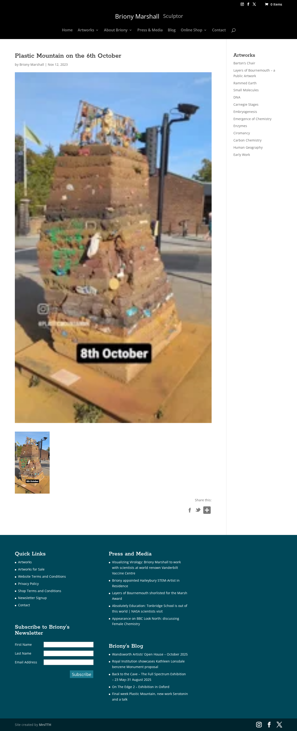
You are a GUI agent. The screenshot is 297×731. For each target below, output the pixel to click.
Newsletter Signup (32, 598)
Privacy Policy (28, 583)
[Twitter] (198, 511)
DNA (236, 97)
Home (67, 30)
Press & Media (150, 30)
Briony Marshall (31, 64)
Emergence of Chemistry (252, 119)
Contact (219, 30)
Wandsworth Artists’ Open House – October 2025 (150, 654)
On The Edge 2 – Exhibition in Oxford (140, 687)
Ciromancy (241, 133)
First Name (23, 644)
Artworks (86, 30)
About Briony (116, 30)
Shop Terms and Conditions (39, 591)
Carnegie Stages (245, 104)
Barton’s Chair (244, 63)
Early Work (241, 154)
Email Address (26, 662)
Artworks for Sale (31, 569)
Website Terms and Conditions (42, 576)
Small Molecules (246, 90)
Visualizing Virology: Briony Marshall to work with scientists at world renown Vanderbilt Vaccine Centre (146, 567)
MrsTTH (45, 724)
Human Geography (248, 147)
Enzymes (240, 126)
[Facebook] (190, 511)
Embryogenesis (245, 111)
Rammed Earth (245, 83)
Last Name (23, 653)
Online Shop (191, 30)
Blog (172, 30)
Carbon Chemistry (247, 140)
